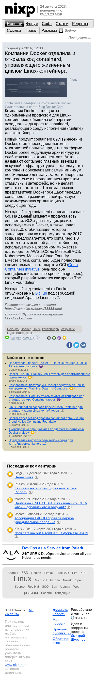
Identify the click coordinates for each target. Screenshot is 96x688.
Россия (46, 593)
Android (13, 572)
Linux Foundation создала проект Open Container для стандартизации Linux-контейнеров (46, 408)
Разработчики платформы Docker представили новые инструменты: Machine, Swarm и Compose (47, 386)
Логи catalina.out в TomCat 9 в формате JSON (51, 533)
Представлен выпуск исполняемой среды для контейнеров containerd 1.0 (41, 442)
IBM (74, 572)
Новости (14, 24)
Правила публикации (62, 631)
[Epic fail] (49, 337)
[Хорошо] (59, 337)
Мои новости (59, 621)
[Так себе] (54, 337)
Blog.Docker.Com (50, 107)
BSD (24, 573)
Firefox (48, 572)
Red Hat (33, 586)
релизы (31, 592)
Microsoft (41, 580)
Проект (31, 30)
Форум (32, 24)
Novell (67, 580)
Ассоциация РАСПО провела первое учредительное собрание (44, 520)
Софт (47, 24)
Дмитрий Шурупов (20, 314)
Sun (54, 586)
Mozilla (55, 580)
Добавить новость (60, 612)
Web (76, 586)
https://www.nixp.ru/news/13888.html (33, 309)
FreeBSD (63, 572)
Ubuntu (65, 586)
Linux (36, 329)
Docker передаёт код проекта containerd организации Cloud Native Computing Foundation (46, 419)
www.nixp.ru (14, 665)
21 (39, 477)
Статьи (62, 24)
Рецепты (80, 24)
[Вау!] (64, 337)
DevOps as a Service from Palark (52, 548)
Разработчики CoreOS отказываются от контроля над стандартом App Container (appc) (46, 397)
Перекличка (24, 477)
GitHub (41, 293)
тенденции (62, 593)
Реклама (49, 30)
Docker (26, 329)
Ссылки (14, 30)
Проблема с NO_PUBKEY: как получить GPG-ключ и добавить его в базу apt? (51, 505)
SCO (45, 586)
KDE (83, 572)
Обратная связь (61, 641)
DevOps (13, 329)
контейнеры (50, 329)
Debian (36, 572)
